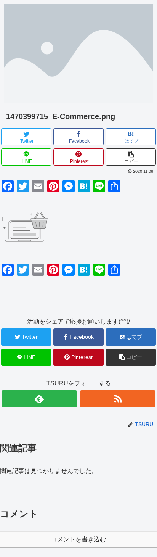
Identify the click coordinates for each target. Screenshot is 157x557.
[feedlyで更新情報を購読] (39, 398)
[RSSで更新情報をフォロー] (117, 398)
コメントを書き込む (78, 539)
